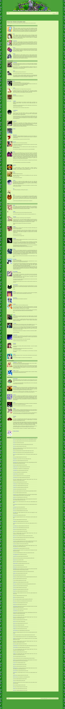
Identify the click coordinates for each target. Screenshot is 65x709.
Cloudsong (14, 483)
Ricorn (14, 599)
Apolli (14, 205)
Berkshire (14, 452)
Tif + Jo (14, 649)
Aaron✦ (14, 439)
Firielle (14, 249)
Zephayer (14, 688)
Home (8, 12)
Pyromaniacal (15, 284)
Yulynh (14, 682)
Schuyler (14, 416)
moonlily (14, 571)
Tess (14, 27)
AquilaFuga (15, 62)
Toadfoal (14, 653)
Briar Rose (14, 460)
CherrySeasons (15, 477)
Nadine (14, 408)
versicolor (14, 662)
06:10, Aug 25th (49, 698)
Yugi (13, 680)
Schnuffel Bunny (15, 610)
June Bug (14, 259)
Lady (13, 543)
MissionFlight (15, 271)
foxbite (14, 128)
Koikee (14, 537)
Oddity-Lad (14, 573)
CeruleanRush (15, 470)
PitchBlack (14, 582)
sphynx (14, 632)
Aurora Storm (15, 378)
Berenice (14, 94)
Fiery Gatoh (14, 512)
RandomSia (14, 589)
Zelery (14, 686)
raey (13, 587)
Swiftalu (14, 638)
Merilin (14, 561)
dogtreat (14, 497)
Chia (13, 475)
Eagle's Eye (14, 501)
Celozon (14, 394)
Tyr (13, 658)
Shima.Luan (14, 621)
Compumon (14, 487)
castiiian (14, 101)
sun (13, 636)
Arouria (14, 446)
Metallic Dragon (15, 563)
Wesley (14, 664)
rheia (14, 595)
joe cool (14, 141)
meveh (14, 565)
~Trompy (14, 323)
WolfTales (14, 675)
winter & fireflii (15, 670)
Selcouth (14, 615)
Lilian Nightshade (15, 554)
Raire (14, 171)
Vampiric (14, 343)
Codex (14, 211)
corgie (14, 489)
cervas (14, 472)
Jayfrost (14, 523)
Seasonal (14, 612)
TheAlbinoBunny (15, 645)
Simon (14, 47)
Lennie (14, 402)
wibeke (14, 666)
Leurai (14, 552)
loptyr (14, 151)
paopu (14, 578)
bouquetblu (14, 458)
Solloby (14, 370)
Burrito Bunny (15, 462)
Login (57, 13)
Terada (14, 314)
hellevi (14, 519)
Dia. (13, 492)
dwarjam (14, 238)
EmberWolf (14, 504)
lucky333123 (15, 556)
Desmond (14, 121)
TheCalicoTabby (15, 647)
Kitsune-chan (15, 535)
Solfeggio (14, 628)
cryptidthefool (15, 110)
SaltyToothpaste (15, 606)
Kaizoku (14, 529)
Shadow (14, 619)
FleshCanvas (15, 515)
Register (54, 13)
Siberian (14, 623)
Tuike (14, 656)
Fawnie (14, 510)
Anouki (14, 442)
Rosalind (14, 604)
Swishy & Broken (16, 431)
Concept (14, 216)
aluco (14, 81)
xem (13, 678)
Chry (13, 479)
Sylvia (14, 641)
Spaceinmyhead (15, 630)
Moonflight (14, 568)
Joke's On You (15, 527)
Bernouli (14, 454)
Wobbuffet (14, 672)
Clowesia (14, 485)
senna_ (14, 180)
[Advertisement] (32, 17)
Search (57, 12)
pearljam (14, 165)
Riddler (14, 597)
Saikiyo (14, 291)
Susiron (14, 304)
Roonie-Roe (15, 602)
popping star (15, 585)
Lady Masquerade (15, 548)
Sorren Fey (15, 40)
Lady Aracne (15, 545)
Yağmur (14, 354)
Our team (53, 698)
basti (13, 450)
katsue (14, 531)
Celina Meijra (15, 468)
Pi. (13, 580)
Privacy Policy (56, 698)
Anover (14, 444)
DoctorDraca (15, 494)
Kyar (13, 539)
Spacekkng (15, 297)
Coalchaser (15, 362)
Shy (13, 188)
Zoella (14, 690)
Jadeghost (14, 521)
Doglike (14, 226)
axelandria (15, 386)
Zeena (14, 53)
